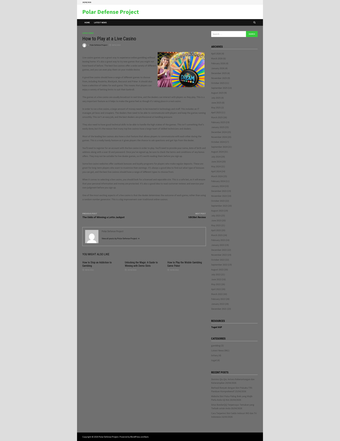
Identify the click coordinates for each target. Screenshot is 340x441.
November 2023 (219, 195)
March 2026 (217, 58)
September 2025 (219, 87)
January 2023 (217, 245)
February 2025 (218, 122)
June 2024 (216, 161)
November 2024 (219, 137)
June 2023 (216, 220)
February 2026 (218, 63)
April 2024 (216, 171)
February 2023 (218, 240)
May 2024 (216, 166)
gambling (215, 345)
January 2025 (217, 127)
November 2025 (219, 78)
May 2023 (216, 225)
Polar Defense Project (110, 11)
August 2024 (217, 151)
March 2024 (217, 176)
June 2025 (216, 102)
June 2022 (216, 279)
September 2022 (219, 264)
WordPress (135, 436)
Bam (146, 436)
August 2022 (217, 269)
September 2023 (219, 205)
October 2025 (218, 83)
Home (87, 22)
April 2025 (216, 112)
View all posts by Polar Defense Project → (121, 238)
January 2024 (217, 186)
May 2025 (216, 107)
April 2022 (216, 289)
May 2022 (216, 284)
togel (213, 360)
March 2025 (217, 117)
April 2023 (216, 230)
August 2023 (217, 210)
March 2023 (217, 235)
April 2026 (216, 53)
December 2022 (219, 249)
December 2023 (219, 191)
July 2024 (215, 156)
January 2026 (217, 68)
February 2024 (218, 181)
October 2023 (218, 200)
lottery (214, 355)
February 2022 (218, 299)
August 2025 (217, 92)
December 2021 (219, 308)
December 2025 (219, 73)
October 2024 (218, 141)
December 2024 (219, 132)
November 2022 (219, 254)
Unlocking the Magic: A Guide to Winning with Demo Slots (141, 264)
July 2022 (215, 274)
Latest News (100, 22)
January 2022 (217, 303)
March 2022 (217, 294)
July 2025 (215, 97)
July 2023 (215, 215)
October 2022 (218, 259)
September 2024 (219, 146)
